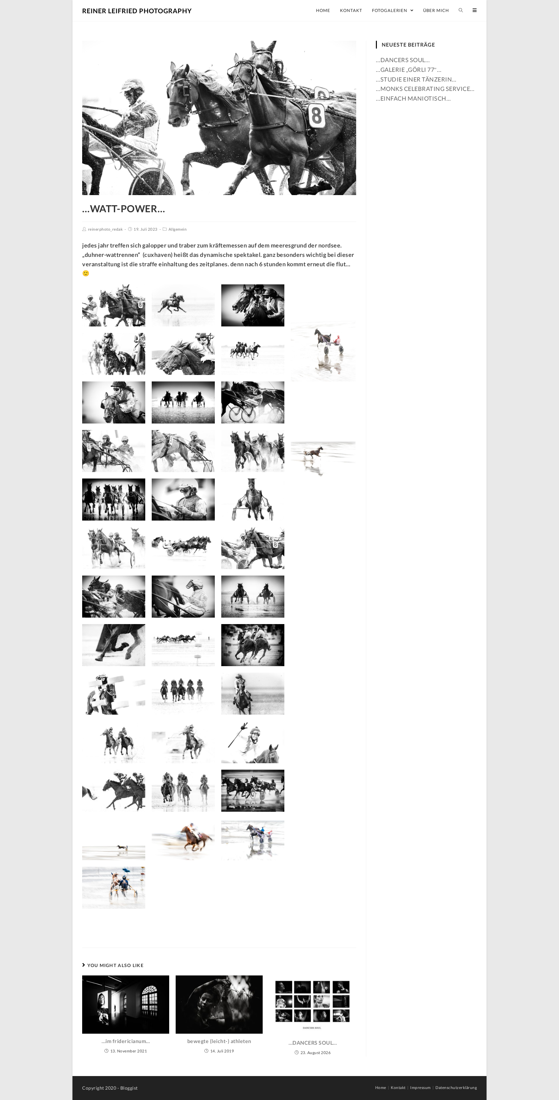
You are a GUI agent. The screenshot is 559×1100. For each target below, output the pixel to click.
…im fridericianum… (126, 1041)
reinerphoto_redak (105, 229)
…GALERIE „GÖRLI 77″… (408, 69)
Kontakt (398, 1087)
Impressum (420, 1087)
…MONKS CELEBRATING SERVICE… (425, 88)
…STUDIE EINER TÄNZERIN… (416, 79)
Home (380, 1087)
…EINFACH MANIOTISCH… (413, 98)
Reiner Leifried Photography (137, 11)
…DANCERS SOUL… (313, 1043)
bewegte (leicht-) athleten (219, 1041)
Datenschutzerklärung (456, 1087)
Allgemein (178, 229)
